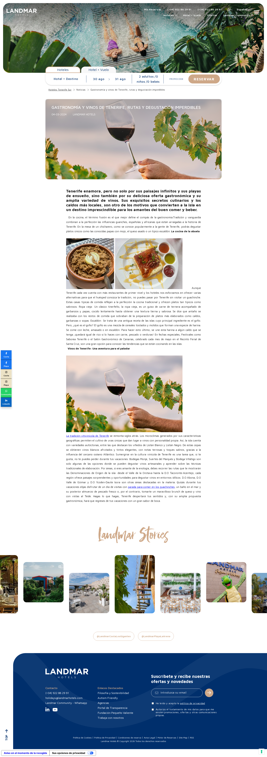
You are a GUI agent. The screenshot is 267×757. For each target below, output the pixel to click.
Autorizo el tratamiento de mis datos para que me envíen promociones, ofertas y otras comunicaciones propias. (186, 712)
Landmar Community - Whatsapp (66, 703)
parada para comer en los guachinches (151, 487)
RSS (192, 737)
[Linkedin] (47, 711)
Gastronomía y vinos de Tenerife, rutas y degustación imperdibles (128, 89)
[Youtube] (55, 711)
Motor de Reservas (167, 737)
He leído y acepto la (180, 703)
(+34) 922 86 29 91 (179, 9)
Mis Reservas (152, 9)
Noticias (81, 89)
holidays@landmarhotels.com (64, 698)
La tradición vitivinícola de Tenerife (87, 435)
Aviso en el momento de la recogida (25, 753)
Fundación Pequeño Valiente (115, 712)
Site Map (183, 737)
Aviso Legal (149, 737)
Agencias (103, 703)
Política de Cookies (82, 737)
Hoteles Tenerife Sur (60, 89)
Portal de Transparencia (112, 707)
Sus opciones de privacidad (68, 753)
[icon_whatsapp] (229, 9)
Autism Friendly (108, 698)
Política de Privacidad (104, 737)
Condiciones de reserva (129, 737)
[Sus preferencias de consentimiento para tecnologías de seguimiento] (262, 752)
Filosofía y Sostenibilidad (113, 693)
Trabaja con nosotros (111, 717)
